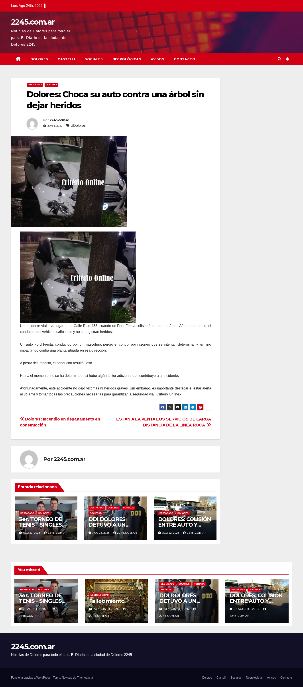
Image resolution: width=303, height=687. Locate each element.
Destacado (35, 84)
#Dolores (78, 125)
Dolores (39, 59)
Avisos (157, 59)
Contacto (184, 59)
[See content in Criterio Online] (78, 277)
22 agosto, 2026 (247, 609)
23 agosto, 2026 (36, 609)
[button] (279, 59)
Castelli (66, 59)
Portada (128, 507)
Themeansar (85, 677)
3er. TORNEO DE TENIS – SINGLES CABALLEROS (40, 524)
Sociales (94, 59)
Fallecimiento (106, 601)
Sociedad (96, 513)
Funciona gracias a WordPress (31, 677)
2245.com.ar (32, 22)
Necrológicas (126, 59)
